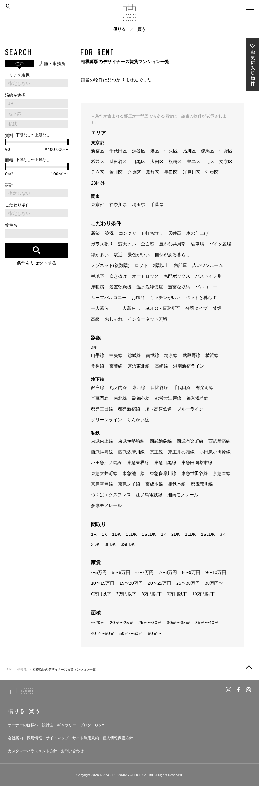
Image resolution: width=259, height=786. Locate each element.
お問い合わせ (72, 751)
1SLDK (149, 534)
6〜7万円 (144, 572)
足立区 (97, 172)
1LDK (131, 534)
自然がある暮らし (172, 254)
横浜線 (212, 355)
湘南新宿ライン (188, 366)
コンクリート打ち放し (141, 233)
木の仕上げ (197, 233)
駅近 (118, 254)
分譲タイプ (196, 308)
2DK (175, 534)
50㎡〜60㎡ (131, 633)
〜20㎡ (98, 622)
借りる (119, 29)
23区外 (98, 183)
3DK (95, 544)
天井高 (174, 233)
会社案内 (15, 738)
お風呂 (138, 297)
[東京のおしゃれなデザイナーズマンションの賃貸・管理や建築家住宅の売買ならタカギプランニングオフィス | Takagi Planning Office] (129, 12)
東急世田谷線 (194, 473)
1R (94, 534)
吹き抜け (118, 276)
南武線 (152, 355)
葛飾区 (152, 172)
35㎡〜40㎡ (207, 622)
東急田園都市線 (196, 462)
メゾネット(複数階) (110, 265)
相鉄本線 (177, 484)
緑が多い (100, 254)
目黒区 (138, 161)
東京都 (97, 204)
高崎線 (161, 366)
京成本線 (154, 484)
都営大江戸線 (168, 398)
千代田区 (118, 150)
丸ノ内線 (118, 387)
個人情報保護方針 (118, 738)
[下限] (5, 142)
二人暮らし (129, 308)
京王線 (156, 451)
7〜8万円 (168, 572)
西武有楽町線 (190, 441)
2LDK (190, 534)
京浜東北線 (139, 366)
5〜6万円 (121, 572)
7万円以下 (126, 593)
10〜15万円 (102, 583)
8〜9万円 (191, 572)
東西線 (138, 387)
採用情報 (34, 738)
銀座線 (97, 387)
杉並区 (97, 161)
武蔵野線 (191, 355)
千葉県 (157, 204)
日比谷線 (159, 387)
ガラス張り (102, 243)
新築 (95, 233)
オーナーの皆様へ (23, 725)
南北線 (120, 398)
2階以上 (161, 265)
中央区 (171, 150)
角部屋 (180, 265)
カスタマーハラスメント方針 (32, 751)
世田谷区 (118, 161)
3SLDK (128, 544)
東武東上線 (102, 441)
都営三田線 (102, 408)
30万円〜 (214, 583)
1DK (116, 534)
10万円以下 (203, 593)
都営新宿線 (129, 408)
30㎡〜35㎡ (178, 622)
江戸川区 (191, 172)
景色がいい (139, 254)
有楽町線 (205, 387)
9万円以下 (177, 593)
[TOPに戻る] (249, 669)
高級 (95, 319)
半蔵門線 (100, 398)
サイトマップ (57, 738)
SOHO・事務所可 (162, 308)
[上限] (68, 142)
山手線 (97, 355)
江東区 (212, 172)
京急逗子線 (129, 484)
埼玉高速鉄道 (158, 408)
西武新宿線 (219, 441)
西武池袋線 (161, 441)
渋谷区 (138, 150)
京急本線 (222, 473)
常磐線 (97, 366)
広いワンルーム (207, 265)
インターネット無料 (147, 319)
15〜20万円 (131, 583)
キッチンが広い (165, 297)
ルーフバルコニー (108, 297)
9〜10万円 (215, 572)
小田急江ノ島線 (106, 462)
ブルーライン (190, 408)
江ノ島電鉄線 (149, 494)
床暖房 (97, 286)
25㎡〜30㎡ (150, 622)
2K (163, 534)
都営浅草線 (197, 398)
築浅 (109, 233)
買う (141, 29)
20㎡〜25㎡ (121, 622)
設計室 (47, 725)
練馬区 (207, 150)
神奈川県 (118, 204)
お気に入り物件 (252, 64)
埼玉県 (138, 204)
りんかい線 (138, 419)
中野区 (225, 150)
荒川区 (116, 172)
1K (104, 534)
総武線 (134, 355)
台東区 (134, 172)
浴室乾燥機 (120, 286)
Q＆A (99, 725)
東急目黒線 (165, 462)
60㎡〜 (155, 633)
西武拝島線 (102, 451)
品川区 (189, 150)
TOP (8, 669)
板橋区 (175, 161)
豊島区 (193, 161)
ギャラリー (66, 725)
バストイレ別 (208, 276)
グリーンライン (106, 419)
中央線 (116, 355)
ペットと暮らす (201, 297)
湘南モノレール (182, 494)
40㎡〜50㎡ (102, 633)
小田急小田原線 (215, 451)
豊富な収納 (179, 286)
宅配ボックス (177, 276)
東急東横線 (138, 462)
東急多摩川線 (163, 473)
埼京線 (171, 355)
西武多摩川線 (131, 451)
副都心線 (141, 398)
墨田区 (171, 172)
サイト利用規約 (85, 738)
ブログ (85, 725)
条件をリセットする (37, 262)
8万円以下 (152, 593)
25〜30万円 (188, 583)
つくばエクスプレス (111, 494)
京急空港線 (102, 484)
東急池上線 (134, 473)
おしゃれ (114, 319)
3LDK (110, 544)
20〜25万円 (159, 583)
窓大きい (127, 243)
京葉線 (116, 366)
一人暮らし (102, 308)
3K (222, 534)
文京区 (225, 161)
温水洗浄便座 (149, 286)
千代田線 (182, 387)
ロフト (141, 265)
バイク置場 (220, 243)
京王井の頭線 (181, 451)
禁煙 (217, 308)
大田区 (157, 161)
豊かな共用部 (172, 243)
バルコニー (206, 286)
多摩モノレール (106, 505)
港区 (154, 150)
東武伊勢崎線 (131, 441)
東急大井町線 (104, 473)
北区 (209, 161)
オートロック (145, 276)
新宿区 (97, 150)
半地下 (97, 276)
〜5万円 (99, 572)
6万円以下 (101, 593)
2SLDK (208, 534)
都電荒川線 (202, 484)
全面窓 (147, 243)
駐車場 (197, 243)
